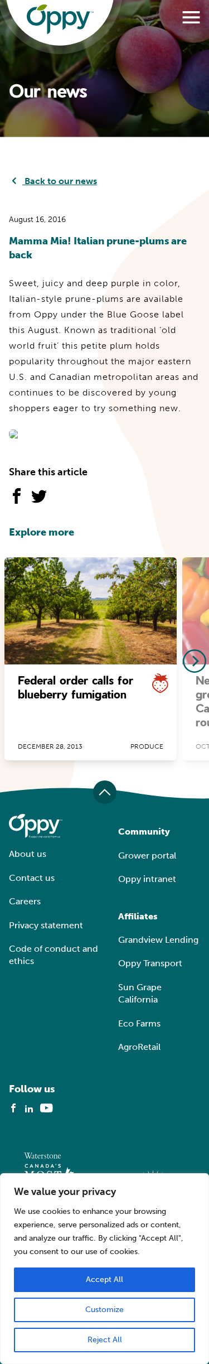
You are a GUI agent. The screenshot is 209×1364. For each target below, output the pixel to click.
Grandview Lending (158, 939)
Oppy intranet (147, 879)
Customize (104, 1309)
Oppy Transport (150, 963)
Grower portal (147, 855)
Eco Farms (139, 1023)
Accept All (104, 1279)
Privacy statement (46, 925)
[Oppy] (60, 19)
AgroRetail (139, 1047)
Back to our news (59, 181)
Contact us (32, 878)
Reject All (105, 1339)
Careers (25, 901)
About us (27, 854)
